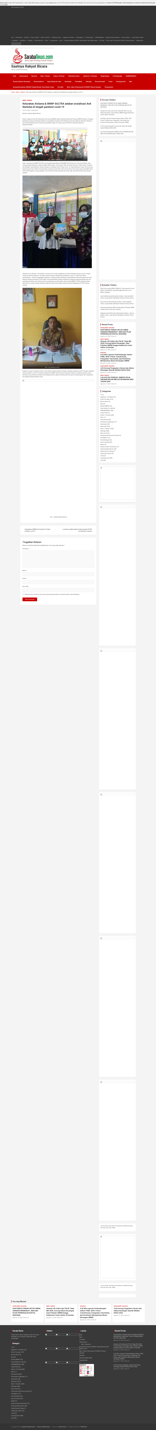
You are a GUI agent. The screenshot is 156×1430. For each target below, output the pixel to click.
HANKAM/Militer (99, 37)
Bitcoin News (104, 401)
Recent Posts (107, 324)
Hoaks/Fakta (104, 413)
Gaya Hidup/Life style (137, 37)
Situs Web (25, 586)
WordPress (83, 1427)
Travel (46, 40)
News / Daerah (35, 37)
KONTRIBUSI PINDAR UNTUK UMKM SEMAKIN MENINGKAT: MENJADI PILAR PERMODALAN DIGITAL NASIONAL (116, 105)
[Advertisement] (78, 22)
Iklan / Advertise (86, 1344)
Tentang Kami (139, 40)
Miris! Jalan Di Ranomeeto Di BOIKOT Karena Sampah (120, 40)
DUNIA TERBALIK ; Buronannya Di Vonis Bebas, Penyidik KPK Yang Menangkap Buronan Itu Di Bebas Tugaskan (117, 290)
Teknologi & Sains (56, 37)
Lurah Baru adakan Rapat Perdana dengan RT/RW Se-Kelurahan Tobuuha (77, 530)
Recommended (39, 40)
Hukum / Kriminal (45, 37)
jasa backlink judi (105, 296)
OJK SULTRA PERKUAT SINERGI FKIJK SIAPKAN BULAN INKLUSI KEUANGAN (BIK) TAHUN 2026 (117, 379)
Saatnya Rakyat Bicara (29, 66)
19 (101, 395)
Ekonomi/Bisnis (126, 37)
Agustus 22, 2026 (105, 336)
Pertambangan (89, 37)
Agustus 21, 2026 (105, 349)
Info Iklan (102, 40)
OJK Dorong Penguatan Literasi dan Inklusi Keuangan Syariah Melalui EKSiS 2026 (117, 369)
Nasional (26, 37)
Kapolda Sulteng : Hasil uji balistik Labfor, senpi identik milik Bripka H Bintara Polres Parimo (117, 315)
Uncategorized (54, 40)
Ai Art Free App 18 (105, 399)
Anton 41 (114, 336)
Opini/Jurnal (103, 433)
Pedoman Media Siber (85, 1358)
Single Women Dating (106, 451)
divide (102, 307)
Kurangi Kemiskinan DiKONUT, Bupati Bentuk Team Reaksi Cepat (81, 40)
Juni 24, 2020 (26, 110)
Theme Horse (62, 1427)
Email (24, 578)
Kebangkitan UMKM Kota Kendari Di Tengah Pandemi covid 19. (37, 530)
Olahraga (30, 40)
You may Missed (19, 1301)
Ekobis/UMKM (104, 327)
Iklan (61, 40)
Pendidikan (23, 40)
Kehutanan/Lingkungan (107, 422)
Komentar (25, 549)
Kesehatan (15, 40)
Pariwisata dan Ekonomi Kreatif (109, 435)
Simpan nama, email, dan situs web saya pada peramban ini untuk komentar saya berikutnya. (52, 594)
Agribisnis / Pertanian (68, 37)
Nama (24, 570)
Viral (12, 37)
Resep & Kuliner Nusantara (113, 37)
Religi (101, 444)
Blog (80, 1335)
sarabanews (34, 110)
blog (101, 404)
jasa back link (104, 302)
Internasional (19, 37)
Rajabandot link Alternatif (107, 313)
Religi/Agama (79, 37)
